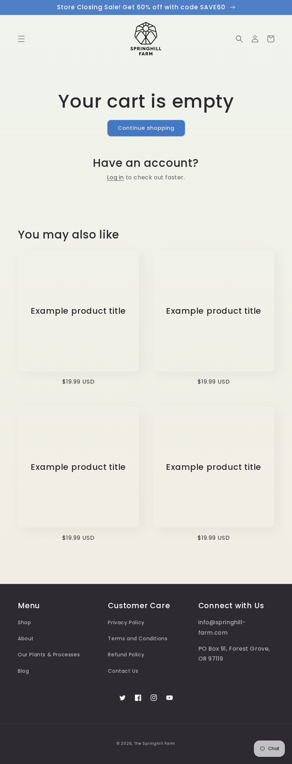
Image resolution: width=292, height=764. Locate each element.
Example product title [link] (78, 311)
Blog (23, 671)
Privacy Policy (126, 622)
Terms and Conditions (137, 638)
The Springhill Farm (154, 743)
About (26, 638)
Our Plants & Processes (49, 654)
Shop (24, 622)
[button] (21, 39)
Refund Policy (126, 654)
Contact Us (123, 671)
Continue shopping (146, 128)
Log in (115, 177)
